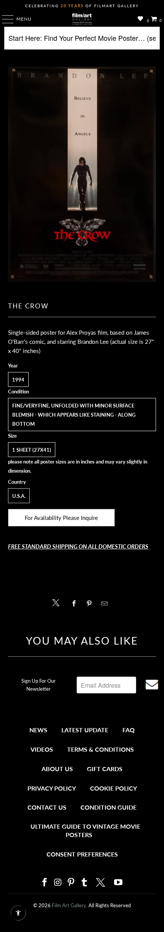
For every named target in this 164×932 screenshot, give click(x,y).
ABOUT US (57, 768)
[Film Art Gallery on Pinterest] (71, 883)
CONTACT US (46, 807)
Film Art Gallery (69, 905)
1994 (18, 380)
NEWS (38, 729)
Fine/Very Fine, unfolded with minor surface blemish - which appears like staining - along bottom (73, 415)
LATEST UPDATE (84, 729)
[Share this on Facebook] (76, 603)
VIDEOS (42, 749)
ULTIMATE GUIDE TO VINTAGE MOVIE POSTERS (85, 830)
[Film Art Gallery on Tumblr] (84, 883)
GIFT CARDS (104, 768)
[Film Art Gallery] (82, 19)
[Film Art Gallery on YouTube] (118, 883)
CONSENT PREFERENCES (82, 854)
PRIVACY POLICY (51, 788)
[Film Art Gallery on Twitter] (101, 882)
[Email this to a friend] (107, 603)
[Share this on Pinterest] (91, 603)
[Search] (82, 41)
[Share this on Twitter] (57, 602)
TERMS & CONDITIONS (100, 749)
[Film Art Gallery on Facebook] (44, 883)
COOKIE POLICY (113, 788)
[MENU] (4, 19)
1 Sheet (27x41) (31, 450)
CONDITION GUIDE (108, 807)
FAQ (128, 729)
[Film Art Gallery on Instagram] (58, 883)
